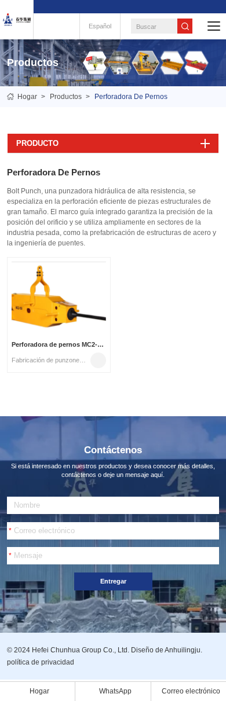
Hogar (27, 97)
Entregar (113, 581)
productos (66, 97)
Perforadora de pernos (130, 97)
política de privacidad (40, 662)
